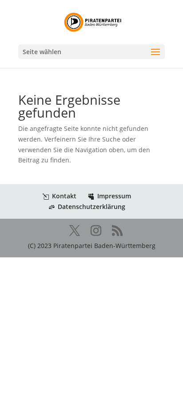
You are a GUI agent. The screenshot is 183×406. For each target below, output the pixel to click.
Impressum (114, 196)
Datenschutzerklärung (91, 206)
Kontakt (64, 196)
